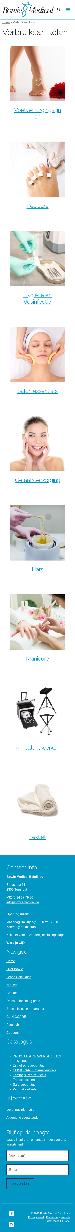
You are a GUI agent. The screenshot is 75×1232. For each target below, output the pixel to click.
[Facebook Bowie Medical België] (12, 1213)
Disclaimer (52, 1217)
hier (15, 935)
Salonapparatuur (25, 1084)
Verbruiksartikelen (25, 1089)
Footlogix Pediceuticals (29, 1075)
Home (6, 22)
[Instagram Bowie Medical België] (12, 1224)
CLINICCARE (16, 1016)
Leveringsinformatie (20, 1109)
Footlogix (13, 1024)
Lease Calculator (18, 977)
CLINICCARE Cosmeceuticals (34, 1070)
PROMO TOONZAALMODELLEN (37, 1056)
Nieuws (11, 985)
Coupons (12, 1032)
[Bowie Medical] (28, 9)
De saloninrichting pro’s (23, 1001)
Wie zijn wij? (15, 942)
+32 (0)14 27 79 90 (19, 897)
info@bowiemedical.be (22, 902)
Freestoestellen (24, 1079)
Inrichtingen (21, 1060)
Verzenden (20, 1184)
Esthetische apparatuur (29, 1065)
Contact (11, 993)
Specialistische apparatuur (25, 1008)
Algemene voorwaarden (23, 1117)
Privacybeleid (36, 1217)
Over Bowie (14, 969)
